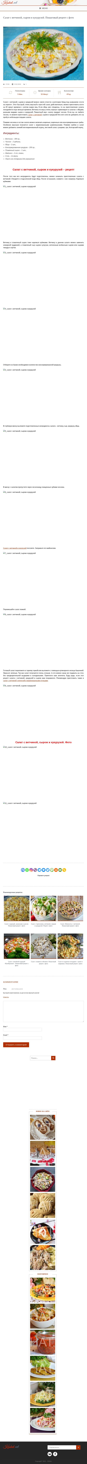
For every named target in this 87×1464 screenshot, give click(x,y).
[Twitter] (48, 870)
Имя (5, 1026)
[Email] (60, 870)
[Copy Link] (64, 870)
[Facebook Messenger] (43, 870)
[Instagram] (31, 870)
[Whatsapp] (27, 870)
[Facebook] (23, 870)
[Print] (56, 870)
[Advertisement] (41, 1087)
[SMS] (52, 870)
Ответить (6, 997)
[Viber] (35, 870)
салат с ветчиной (35, 115)
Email (5, 1035)
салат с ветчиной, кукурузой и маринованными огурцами (25, 681)
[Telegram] (39, 870)
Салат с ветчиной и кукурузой (14, 548)
